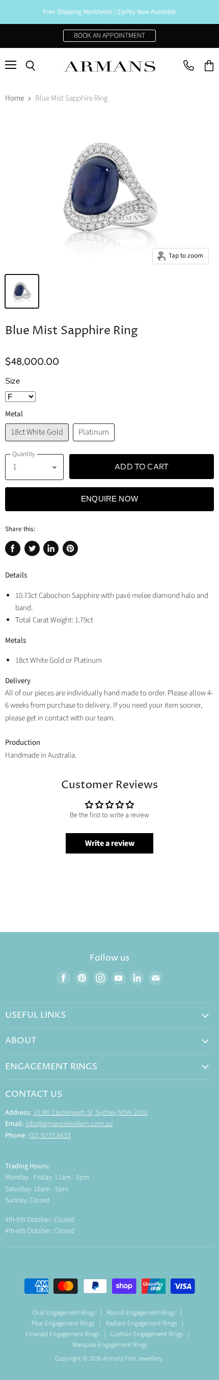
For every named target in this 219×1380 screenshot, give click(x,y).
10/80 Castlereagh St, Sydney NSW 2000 (90, 1113)
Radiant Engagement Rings (141, 1323)
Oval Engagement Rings (64, 1312)
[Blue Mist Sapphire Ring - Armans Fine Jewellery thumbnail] (22, 291)
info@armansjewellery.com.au (69, 1124)
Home (14, 98)
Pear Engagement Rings (63, 1323)
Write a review (109, 843)
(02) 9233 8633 (49, 1136)
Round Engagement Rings (140, 1312)
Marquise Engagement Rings (109, 1344)
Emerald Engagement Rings (62, 1334)
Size (12, 381)
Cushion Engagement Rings (146, 1334)
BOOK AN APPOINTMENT (109, 36)
